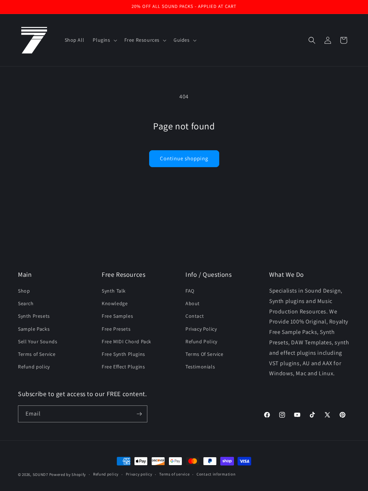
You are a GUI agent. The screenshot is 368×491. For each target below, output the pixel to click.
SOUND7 (40, 474)
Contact (194, 316)
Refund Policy (201, 341)
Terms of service (174, 474)
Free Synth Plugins (123, 354)
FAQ (189, 291)
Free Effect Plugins (123, 366)
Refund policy (34, 366)
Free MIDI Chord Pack (126, 341)
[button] (104, 39)
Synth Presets (34, 316)
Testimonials (200, 366)
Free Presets (116, 329)
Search (26, 303)
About (192, 303)
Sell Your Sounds (38, 341)
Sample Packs (34, 329)
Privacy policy (139, 474)
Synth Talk (114, 291)
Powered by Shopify (67, 474)
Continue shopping (184, 158)
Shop (24, 291)
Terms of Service (37, 354)
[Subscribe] (139, 413)
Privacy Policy (201, 329)
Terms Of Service (204, 354)
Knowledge (115, 303)
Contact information (216, 474)
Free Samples (117, 316)
